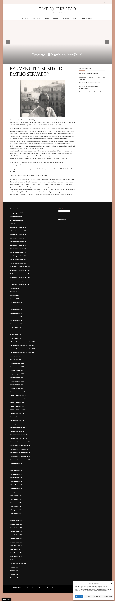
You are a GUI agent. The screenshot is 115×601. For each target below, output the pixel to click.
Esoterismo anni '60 (16, 313)
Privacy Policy (63, 219)
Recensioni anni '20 (16, 520)
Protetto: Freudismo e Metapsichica (90, 92)
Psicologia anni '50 (15, 499)
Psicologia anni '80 (15, 506)
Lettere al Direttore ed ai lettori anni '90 (22, 352)
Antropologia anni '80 (16, 220)
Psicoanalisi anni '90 (16, 481)
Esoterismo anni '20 (16, 302)
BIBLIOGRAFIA (36, 18)
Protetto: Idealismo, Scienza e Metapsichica (88, 87)
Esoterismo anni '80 (16, 320)
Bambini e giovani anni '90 (18, 263)
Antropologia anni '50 (16, 213)
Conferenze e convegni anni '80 (20, 277)
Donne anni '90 (14, 299)
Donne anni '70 (14, 292)
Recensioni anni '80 (16, 538)
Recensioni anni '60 (16, 535)
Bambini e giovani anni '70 (18, 256)
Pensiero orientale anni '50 (18, 395)
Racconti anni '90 (15, 517)
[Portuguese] (62, 209)
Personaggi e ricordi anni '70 (19, 431)
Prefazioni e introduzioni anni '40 (20, 445)
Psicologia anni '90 (15, 510)
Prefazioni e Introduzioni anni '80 (20, 456)
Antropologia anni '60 (16, 216)
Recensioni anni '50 (16, 531)
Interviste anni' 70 (15, 338)
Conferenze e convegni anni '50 (20, 266)
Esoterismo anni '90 (16, 324)
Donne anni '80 (14, 295)
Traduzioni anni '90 (16, 560)
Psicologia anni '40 (15, 495)
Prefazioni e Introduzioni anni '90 (20, 460)
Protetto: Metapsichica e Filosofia (90, 83)
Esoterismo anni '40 (16, 309)
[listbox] (57, 42)
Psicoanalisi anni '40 (16, 467)
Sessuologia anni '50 (16, 545)
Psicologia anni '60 (15, 503)
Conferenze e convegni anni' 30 (19, 281)
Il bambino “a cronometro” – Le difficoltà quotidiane (92, 78)
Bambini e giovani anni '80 (18, 259)
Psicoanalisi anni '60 (16, 474)
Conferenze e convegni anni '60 (20, 270)
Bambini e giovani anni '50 (18, 249)
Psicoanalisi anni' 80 (16, 488)
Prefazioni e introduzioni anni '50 (20, 449)
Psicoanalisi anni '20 (16, 463)
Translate (68, 213)
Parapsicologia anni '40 (17, 370)
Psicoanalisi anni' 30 (16, 485)
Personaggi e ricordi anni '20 (19, 413)
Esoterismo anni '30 (16, 306)
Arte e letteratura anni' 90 (18, 245)
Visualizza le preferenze (103, 596)
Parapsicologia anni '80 (17, 384)
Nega (88, 596)
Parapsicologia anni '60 (17, 377)
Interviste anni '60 (15, 327)
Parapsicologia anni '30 (17, 367)
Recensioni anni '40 (16, 528)
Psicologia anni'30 (15, 513)
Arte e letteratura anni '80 (18, 241)
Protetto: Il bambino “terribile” (57, 55)
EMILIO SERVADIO (57, 9)
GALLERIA (46, 18)
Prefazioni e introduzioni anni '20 (20, 442)
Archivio (12, 224)
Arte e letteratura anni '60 (18, 234)
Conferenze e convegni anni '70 (20, 274)
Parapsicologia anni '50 (17, 374)
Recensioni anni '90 (16, 542)
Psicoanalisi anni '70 (16, 477)
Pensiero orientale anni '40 (18, 392)
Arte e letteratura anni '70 (18, 238)
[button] (112, 583)
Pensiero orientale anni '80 (18, 406)
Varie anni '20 (14, 567)
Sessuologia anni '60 (16, 549)
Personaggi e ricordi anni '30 (18, 417)
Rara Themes (42, 588)
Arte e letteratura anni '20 (57, 51)
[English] (59, 209)
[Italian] (60, 209)
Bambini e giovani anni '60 (18, 252)
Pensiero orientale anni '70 (18, 402)
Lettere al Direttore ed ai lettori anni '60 (22, 342)
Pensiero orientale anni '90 (18, 410)
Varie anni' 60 (14, 578)
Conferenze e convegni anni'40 (19, 284)
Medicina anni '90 (15, 359)
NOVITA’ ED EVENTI (87, 18)
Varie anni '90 (14, 574)
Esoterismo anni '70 (16, 317)
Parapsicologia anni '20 (17, 363)
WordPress (13, 590)
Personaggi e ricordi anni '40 (19, 420)
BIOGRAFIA (25, 18)
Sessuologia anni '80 (16, 553)
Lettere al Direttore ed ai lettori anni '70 (22, 345)
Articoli (76, 18)
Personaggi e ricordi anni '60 (19, 427)
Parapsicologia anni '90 (17, 388)
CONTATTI (56, 18)
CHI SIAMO (66, 18)
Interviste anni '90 (15, 334)
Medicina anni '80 (15, 356)
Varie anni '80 (14, 571)
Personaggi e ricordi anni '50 (19, 424)
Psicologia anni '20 (15, 492)
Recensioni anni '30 (16, 524)
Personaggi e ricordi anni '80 (19, 435)
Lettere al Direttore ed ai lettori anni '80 (22, 349)
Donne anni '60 (14, 288)
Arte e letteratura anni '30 (18, 231)
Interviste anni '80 (15, 331)
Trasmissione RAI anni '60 (18, 563)
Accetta (79, 596)
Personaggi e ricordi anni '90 (19, 438)
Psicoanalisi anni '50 (16, 470)
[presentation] (8, 42)
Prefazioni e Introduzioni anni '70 (20, 452)
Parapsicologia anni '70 (17, 381)
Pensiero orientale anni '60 (18, 399)
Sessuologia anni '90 (16, 556)
